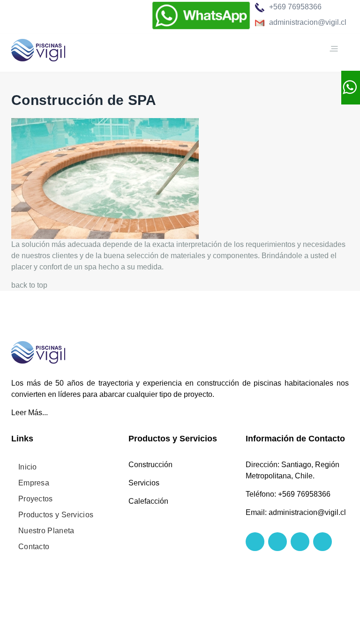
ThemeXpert (96, 588)
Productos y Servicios (55, 515)
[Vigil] (38, 48)
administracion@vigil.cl (307, 22)
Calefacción (148, 501)
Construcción (150, 465)
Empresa (33, 483)
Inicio (27, 467)
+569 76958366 (295, 7)
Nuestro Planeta (46, 531)
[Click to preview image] (105, 178)
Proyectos (35, 499)
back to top (29, 285)
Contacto (33, 547)
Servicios (143, 483)
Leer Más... (29, 413)
